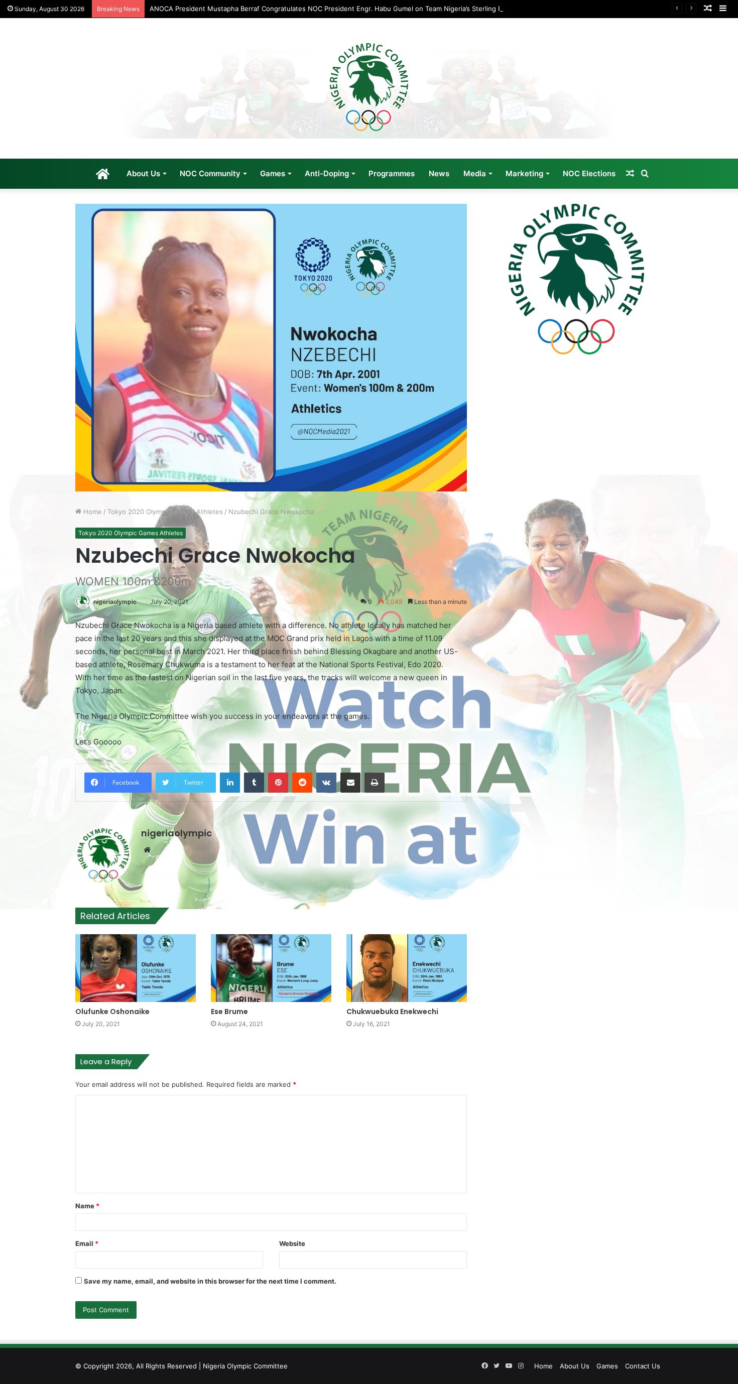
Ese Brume (229, 1011)
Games (272, 173)
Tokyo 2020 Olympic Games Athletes (165, 512)
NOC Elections (589, 173)
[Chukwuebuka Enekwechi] (406, 968)
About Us (143, 173)
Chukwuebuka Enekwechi (392, 1011)
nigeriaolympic (115, 601)
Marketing (524, 173)
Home (91, 512)
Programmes (391, 173)
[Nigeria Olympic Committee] (369, 88)
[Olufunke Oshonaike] (135, 968)
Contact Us (642, 1366)
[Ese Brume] (271, 968)
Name (87, 1206)
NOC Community (210, 173)
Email (86, 1243)
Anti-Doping (327, 173)
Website (292, 1243)
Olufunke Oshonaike (112, 1011)
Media (474, 173)
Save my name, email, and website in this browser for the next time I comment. (210, 1281)
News (439, 173)
